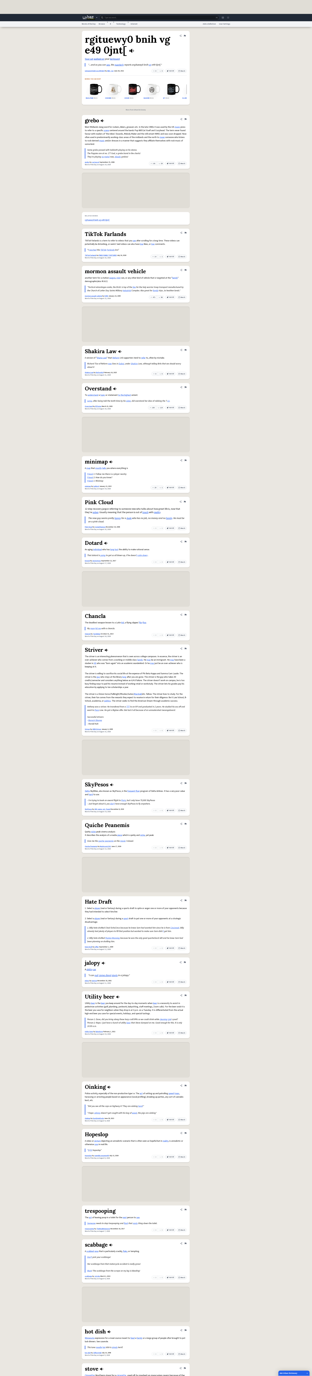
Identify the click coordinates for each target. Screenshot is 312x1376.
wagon (112, 277)
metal (107, 156)
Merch (183, 71)
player (97, 908)
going (103, 555)
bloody (118, 156)
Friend (90, 474)
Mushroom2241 (105, 846)
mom (92, 628)
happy (118, 518)
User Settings (224, 24)
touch (145, 512)
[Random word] (216, 17)
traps (176, 1093)
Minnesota (89, 1338)
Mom (89, 1270)
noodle (99, 1347)
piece (119, 835)
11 (168, 400)
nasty (135, 1223)
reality (157, 512)
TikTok (103, 249)
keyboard (115, 59)
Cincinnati (174, 927)
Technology (121, 24)
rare (96, 1144)
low (141, 244)
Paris (123, 800)
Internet (134, 24)
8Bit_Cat (110, 71)
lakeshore (99, 1031)
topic (102, 395)
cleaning (163, 1019)
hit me (98, 628)
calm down (142, 555)
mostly (98, 468)
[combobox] (159, 17)
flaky (125, 1251)
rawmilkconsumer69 (101, 1155)
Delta (87, 791)
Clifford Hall (97, 1353)
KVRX (106, 296)
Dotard (87, 561)
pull (96, 975)
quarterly (119, 65)
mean (162, 137)
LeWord (96, 486)
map (88, 468)
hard (91, 794)
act (141, 1093)
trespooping (89, 1229)
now (110, 363)
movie (123, 841)
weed (134, 1113)
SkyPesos (88, 809)
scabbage (88, 1276)
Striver (87, 729)
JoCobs (97, 1276)
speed (171, 1093)
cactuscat (95, 162)
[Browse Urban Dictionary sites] (90, 17)
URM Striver (97, 729)
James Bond (105, 975)
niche (93, 831)
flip (140, 622)
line (134, 287)
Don (89, 1257)
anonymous (97, 561)
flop (144, 622)
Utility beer (89, 1031)
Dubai (121, 363)
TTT (128, 706)
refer (143, 357)
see (108, 65)
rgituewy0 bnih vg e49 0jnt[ (95, 71)
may (149, 659)
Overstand (89, 406)
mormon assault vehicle (93, 296)
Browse (102, 24)
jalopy (87, 981)
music (177, 127)
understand (93, 395)
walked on (99, 59)
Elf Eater (98, 406)
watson (94, 981)
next (125, 1217)
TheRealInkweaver (103, 1229)
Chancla (87, 634)
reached (93, 249)
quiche (101, 841)
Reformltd (99, 372)
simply (115, 1347)
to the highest (124, 395)
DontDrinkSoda (98, 1118)
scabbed (90, 1251)
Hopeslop (88, 1155)
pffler (97, 947)
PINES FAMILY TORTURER (108, 255)
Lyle (169, 1019)
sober (95, 512)
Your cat (89, 59)
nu (103, 156)
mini (118, 277)
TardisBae (96, 634)
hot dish (88, 1353)
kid (122, 622)
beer (93, 1003)
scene (106, 130)
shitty (89, 969)
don (112, 803)
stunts (115, 975)
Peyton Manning (112, 938)
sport (125, 918)
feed (133, 1338)
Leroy (89, 400)
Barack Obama (95, 720)
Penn (97, 710)
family (175, 277)
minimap (88, 486)
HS (95, 663)
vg (150, 65)
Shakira (134, 363)
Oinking (87, 1118)
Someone (91, 1223)
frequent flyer (133, 791)
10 (91, 1150)
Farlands (111, 249)
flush (126, 1223)
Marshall (138, 694)
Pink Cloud (88, 527)
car (94, 969)
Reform (115, 357)
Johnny (97, 1113)
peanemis (109, 841)
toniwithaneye (100, 527)
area (96, 1251)
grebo (87, 162)
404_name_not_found (102, 809)
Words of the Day (89, 24)
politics (107, 700)
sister (128, 400)
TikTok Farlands (90, 255)
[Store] (223, 17)
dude (129, 518)
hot (103, 1347)
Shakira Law (89, 372)
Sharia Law (102, 357)
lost (116, 549)
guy (98, 676)
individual (97, 549)
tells (104, 468)
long (112, 549)
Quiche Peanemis (91, 846)
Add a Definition (209, 24)
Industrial (127, 290)
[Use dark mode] (228, 17)
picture (97, 1140)
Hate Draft (88, 947)
